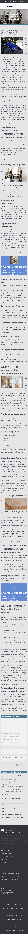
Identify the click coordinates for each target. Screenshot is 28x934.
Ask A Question (6, 890)
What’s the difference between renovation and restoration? (14, 801)
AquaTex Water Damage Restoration (12, 94)
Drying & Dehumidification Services (10, 742)
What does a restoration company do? (13, 775)
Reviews (14, 760)
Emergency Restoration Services (10, 739)
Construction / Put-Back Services (10, 736)
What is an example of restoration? (12, 811)
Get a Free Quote (6, 719)
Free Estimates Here (18, 1)
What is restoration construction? (12, 814)
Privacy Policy (6, 893)
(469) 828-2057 (14, 752)
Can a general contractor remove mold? (13, 817)
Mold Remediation (6, 728)
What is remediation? (9, 809)
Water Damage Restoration (8, 722)
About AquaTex (9, 1)
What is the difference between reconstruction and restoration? (11, 805)
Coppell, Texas (6, 888)
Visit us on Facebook (8, 892)
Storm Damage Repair (7, 730)
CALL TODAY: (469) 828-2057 (14, 267)
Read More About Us (6, 846)
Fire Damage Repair (6, 725)
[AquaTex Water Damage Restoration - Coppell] (12, 6)
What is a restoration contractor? (12, 798)
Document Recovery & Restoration (10, 745)
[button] (14, 775)
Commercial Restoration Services (10, 733)
